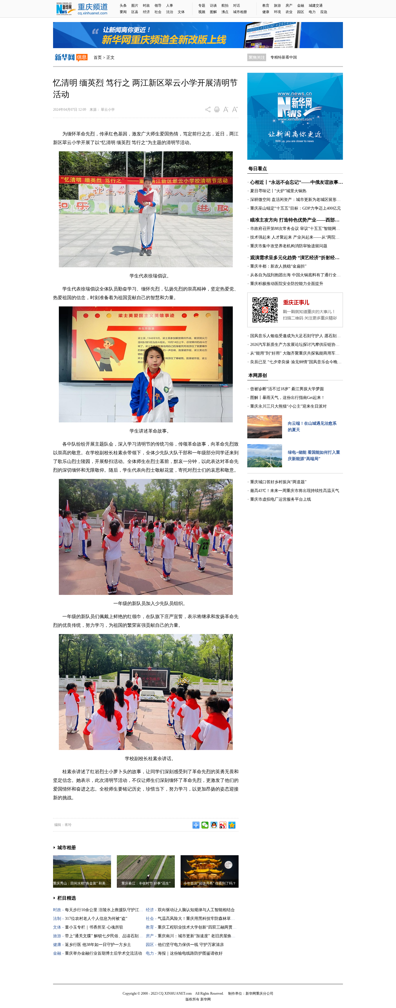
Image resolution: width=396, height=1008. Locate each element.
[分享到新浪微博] (223, 825)
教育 (265, 5)
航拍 (224, 5)
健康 (265, 12)
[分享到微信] (205, 825)
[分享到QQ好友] (214, 825)
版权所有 (192, 999)
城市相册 (240, 12)
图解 (213, 12)
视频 (201, 12)
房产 (289, 5)
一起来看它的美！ (285, 57)
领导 (158, 5)
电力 (312, 12)
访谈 (213, 5)
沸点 (224, 12)
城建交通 (316, 5)
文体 (181, 12)
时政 (146, 5)
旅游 (277, 5)
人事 (169, 5)
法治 (169, 12)
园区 (300, 12)
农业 (289, 12)
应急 (323, 12)
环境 (277, 12)
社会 (158, 12)
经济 (146, 12)
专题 (201, 5)
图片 (134, 5)
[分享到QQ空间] (232, 825)
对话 (236, 5)
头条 (123, 5)
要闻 (123, 12)
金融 (300, 5)
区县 (134, 12)
